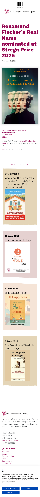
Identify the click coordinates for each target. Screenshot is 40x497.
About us (5, 452)
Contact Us (6, 463)
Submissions (7, 461)
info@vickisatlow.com (10, 441)
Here (3, 150)
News (4, 459)
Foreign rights (8, 456)
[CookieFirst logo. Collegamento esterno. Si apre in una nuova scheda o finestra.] (2, 470)
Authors (5, 454)
